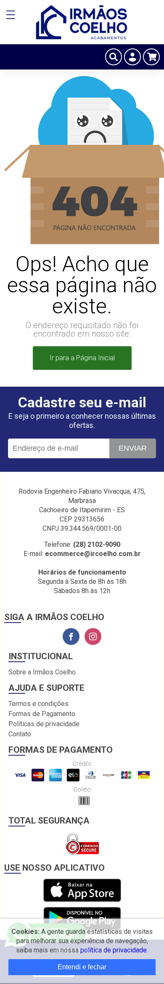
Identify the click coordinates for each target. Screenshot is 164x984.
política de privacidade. (114, 950)
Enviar (133, 448)
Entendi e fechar (82, 967)
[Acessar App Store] (82, 891)
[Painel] (132, 56)
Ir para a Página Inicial (82, 358)
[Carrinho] (151, 56)
